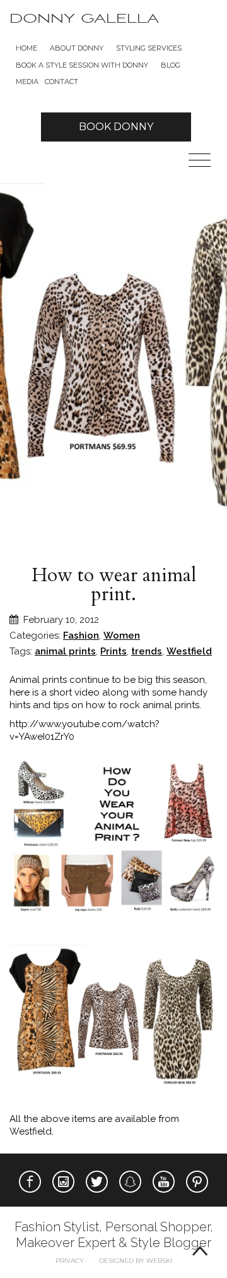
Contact (61, 81)
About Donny (76, 48)
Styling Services (149, 48)
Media (27, 81)
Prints (113, 651)
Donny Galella (84, 18)
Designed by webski (135, 1261)
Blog (170, 65)
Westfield (189, 651)
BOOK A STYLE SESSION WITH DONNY (82, 65)
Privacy (69, 1261)
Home (26, 48)
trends (146, 651)
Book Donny (116, 127)
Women (121, 635)
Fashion (81, 635)
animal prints (65, 651)
